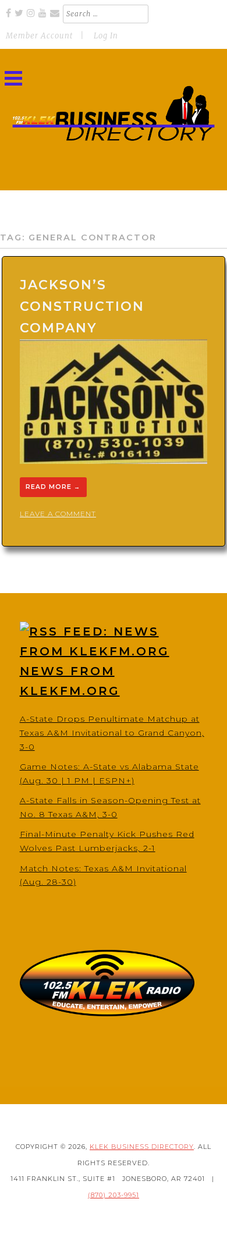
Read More (53, 487)
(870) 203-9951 (113, 1195)
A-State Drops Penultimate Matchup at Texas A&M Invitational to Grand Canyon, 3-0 (112, 733)
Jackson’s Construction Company (82, 306)
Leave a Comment (58, 513)
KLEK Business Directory (142, 1147)
